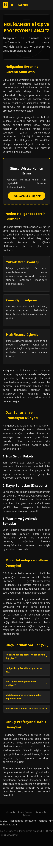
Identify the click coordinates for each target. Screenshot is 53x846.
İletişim (26, 815)
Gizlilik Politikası (25, 812)
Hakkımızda (10, 812)
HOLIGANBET (17, 4)
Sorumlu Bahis (42, 812)
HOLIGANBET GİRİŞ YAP (27, 195)
